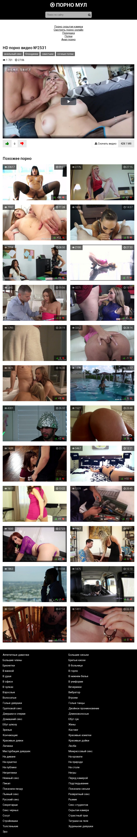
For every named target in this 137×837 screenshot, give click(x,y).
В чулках (8, 687)
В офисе (8, 681)
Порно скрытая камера (68, 26)
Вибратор (74, 692)
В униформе (75, 681)
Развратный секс (79, 794)
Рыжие (72, 799)
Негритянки (10, 772)
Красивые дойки (78, 740)
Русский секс (11, 799)
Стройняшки (10, 821)
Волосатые (9, 697)
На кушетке (10, 762)
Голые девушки (12, 703)
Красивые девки (13, 740)
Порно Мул (71, 5)
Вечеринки (75, 687)
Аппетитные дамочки (16, 654)
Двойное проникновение (83, 708)
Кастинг (73, 729)
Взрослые (9, 692)
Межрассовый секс (80, 751)
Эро (5, 831)
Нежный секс (11, 778)
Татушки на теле (78, 821)
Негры (72, 772)
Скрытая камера (78, 810)
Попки (68, 36)
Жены (72, 724)
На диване (9, 756)
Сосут (6, 815)
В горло (73, 670)
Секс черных (10, 810)
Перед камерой (78, 778)
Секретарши (10, 804)
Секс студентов (78, 804)
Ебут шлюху (10, 724)
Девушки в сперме (14, 713)
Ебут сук (73, 719)
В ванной (8, 670)
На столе (74, 767)
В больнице (75, 665)
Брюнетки (9, 665)
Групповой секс (12, 708)
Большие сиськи (78, 654)
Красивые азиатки (79, 735)
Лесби (72, 746)
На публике (10, 767)
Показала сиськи (79, 788)
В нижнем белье (78, 676)
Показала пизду (13, 788)
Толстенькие (10, 826)
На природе (75, 762)
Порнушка (68, 33)
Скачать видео (114, 143)
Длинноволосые (78, 713)
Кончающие (10, 735)
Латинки (8, 746)
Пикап (6, 783)
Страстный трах (78, 815)
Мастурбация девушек (17, 751)
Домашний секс (12, 719)
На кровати (75, 756)
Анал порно (68, 39)
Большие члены (12, 660)
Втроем (73, 697)
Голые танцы (76, 703)
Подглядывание (78, 783)
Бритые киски (76, 660)
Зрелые (7, 729)
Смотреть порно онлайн (68, 29)
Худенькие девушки (80, 826)
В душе (7, 676)
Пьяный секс (11, 794)
